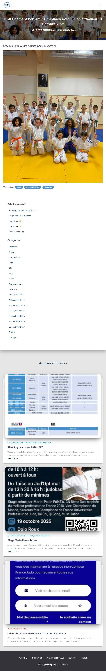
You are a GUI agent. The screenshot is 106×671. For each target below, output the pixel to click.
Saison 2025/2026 (17, 321)
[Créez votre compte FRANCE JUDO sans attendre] (53, 592)
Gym (11, 263)
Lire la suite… (14, 458)
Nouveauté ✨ (15, 221)
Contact (72, 658)
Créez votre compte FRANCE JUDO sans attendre (36, 633)
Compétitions (14, 257)
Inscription (37, 658)
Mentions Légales (55, 658)
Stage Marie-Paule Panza (20, 216)
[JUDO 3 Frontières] (7, 4)
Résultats (13, 289)
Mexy (11, 279)
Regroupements (16, 284)
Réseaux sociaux (16, 232)
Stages (12, 332)
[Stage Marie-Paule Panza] (53, 499)
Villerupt (48, 187)
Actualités (13, 247)
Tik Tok (84, 658)
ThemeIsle (63, 664)
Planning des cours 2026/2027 (22, 210)
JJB (10, 268)
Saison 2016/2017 (17, 295)
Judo (19, 187)
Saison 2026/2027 (17, 327)
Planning (23, 658)
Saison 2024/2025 (17, 316)
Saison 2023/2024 (17, 311)
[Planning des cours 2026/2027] (53, 406)
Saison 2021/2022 (17, 300)
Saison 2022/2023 (32, 187)
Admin (11, 252)
